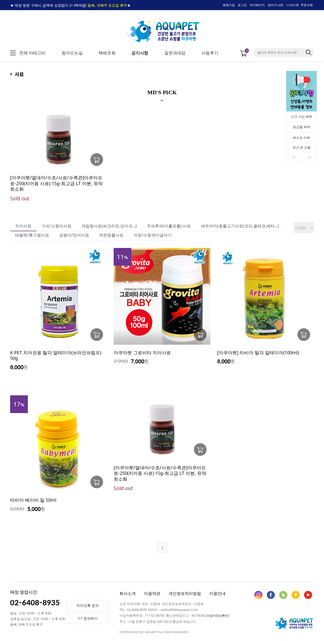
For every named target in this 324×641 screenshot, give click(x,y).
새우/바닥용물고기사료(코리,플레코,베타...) (240, 226)
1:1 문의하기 (88, 618)
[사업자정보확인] (217, 615)
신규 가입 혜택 (301, 116)
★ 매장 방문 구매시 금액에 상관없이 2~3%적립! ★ (70, 5)
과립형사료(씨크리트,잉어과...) (109, 226)
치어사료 (23, 226)
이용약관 (152, 593)
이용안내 (217, 593)
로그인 (242, 5)
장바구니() (275, 5)
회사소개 (127, 593)
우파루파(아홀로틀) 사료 (169, 226)
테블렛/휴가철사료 (32, 235)
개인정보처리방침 (185, 593)
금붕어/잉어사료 (74, 235)
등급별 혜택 (301, 127)
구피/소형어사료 (56, 226)
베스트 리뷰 (301, 137)
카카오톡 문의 (87, 605)
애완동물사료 (111, 235)
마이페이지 (257, 5)
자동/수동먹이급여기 (153, 235)
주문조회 (307, 5)
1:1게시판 (292, 5)
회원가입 (229, 5)
